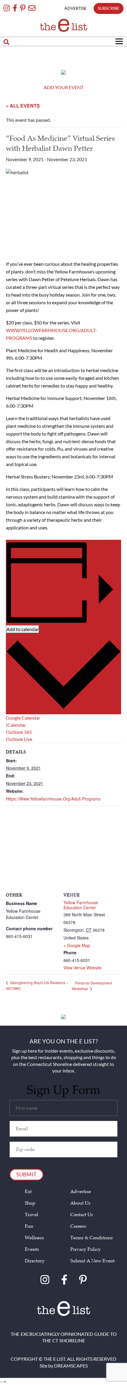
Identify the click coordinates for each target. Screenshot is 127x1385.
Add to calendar (22, 629)
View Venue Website (83, 967)
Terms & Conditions (91, 1238)
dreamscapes (71, 1365)
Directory (35, 1261)
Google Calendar (23, 717)
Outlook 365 (19, 732)
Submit (26, 1174)
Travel (31, 1215)
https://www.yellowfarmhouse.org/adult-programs (53, 798)
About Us (80, 1203)
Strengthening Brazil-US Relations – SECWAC (37, 986)
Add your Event (64, 87)
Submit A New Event (92, 1261)
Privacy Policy (85, 1249)
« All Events (23, 105)
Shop (30, 1203)
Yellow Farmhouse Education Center (81, 905)
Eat (28, 1192)
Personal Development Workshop (92, 986)
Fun (29, 1226)
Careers (78, 1226)
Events (32, 1249)
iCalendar (16, 725)
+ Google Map (77, 945)
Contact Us (81, 1215)
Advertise (80, 1192)
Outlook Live (19, 739)
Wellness (34, 1238)
